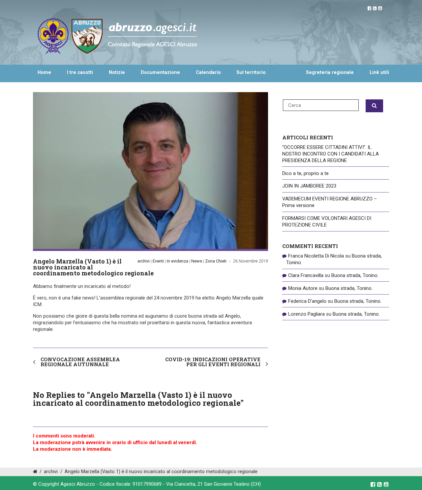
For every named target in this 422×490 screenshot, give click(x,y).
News (196, 261)
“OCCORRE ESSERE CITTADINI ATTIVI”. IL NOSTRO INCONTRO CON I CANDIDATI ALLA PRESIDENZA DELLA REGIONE (330, 153)
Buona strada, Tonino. (354, 275)
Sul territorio (251, 72)
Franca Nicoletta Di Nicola (316, 256)
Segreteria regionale (330, 72)
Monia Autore (302, 288)
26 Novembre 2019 (250, 261)
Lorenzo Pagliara (306, 314)
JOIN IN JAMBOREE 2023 (309, 186)
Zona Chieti (215, 261)
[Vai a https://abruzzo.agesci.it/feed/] (375, 8)
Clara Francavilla (305, 275)
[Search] (374, 105)
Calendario (208, 72)
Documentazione (160, 72)
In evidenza (177, 261)
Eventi (158, 261)
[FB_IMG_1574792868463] (150, 170)
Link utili (379, 72)
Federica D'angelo (307, 301)
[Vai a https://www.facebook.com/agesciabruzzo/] (369, 8)
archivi (143, 261)
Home (44, 72)
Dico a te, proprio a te (305, 173)
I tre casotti (80, 72)
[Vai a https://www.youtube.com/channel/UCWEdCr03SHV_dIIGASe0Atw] (380, 8)
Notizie (117, 72)
